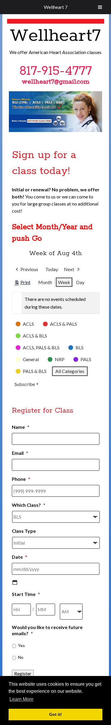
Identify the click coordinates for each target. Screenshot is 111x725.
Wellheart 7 (55, 7)
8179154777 (56, 71)
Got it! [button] (55, 714)
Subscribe (25, 384)
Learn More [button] (21, 699)
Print (22, 283)
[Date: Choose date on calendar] (15, 582)
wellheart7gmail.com (55, 82)
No (20, 657)
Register (22, 673)
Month (45, 282)
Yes (21, 645)
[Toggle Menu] (100, 7)
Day (80, 282)
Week (64, 282)
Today (51, 269)
